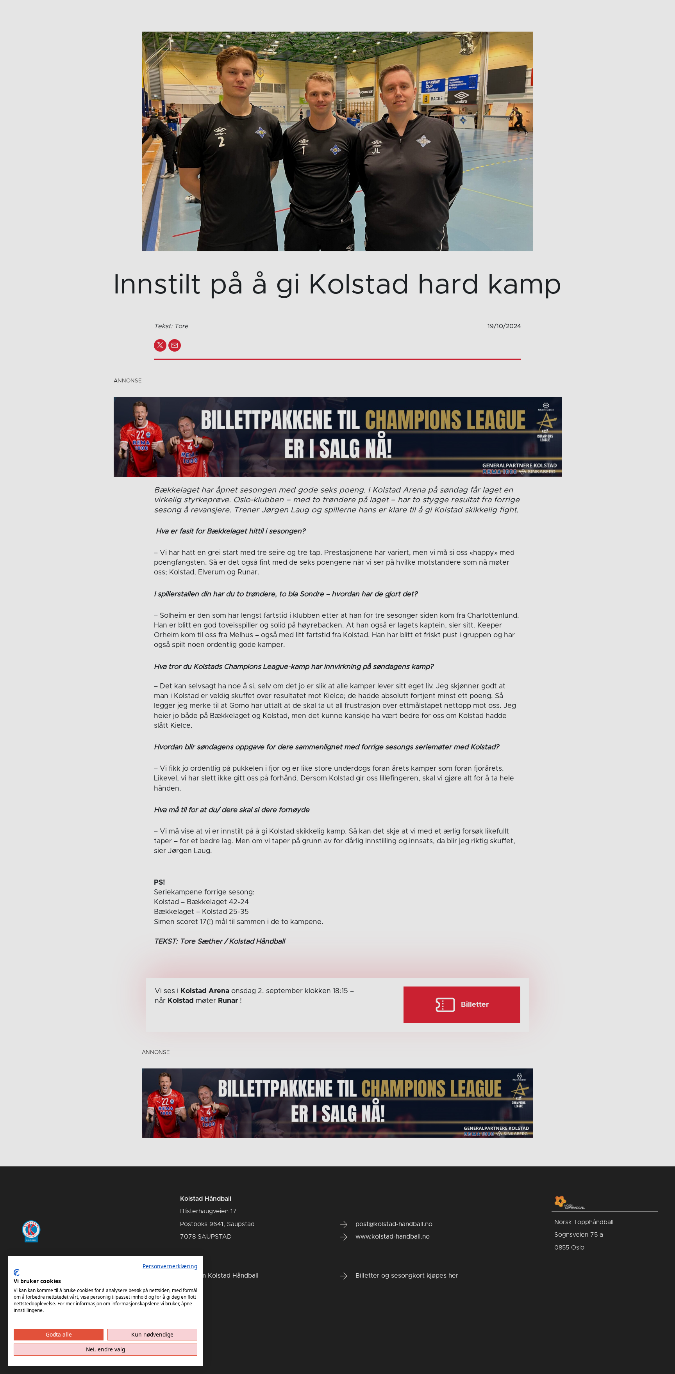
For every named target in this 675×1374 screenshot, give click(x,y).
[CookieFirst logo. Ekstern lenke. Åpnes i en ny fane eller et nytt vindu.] (17, 1272)
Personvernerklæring (170, 1266)
